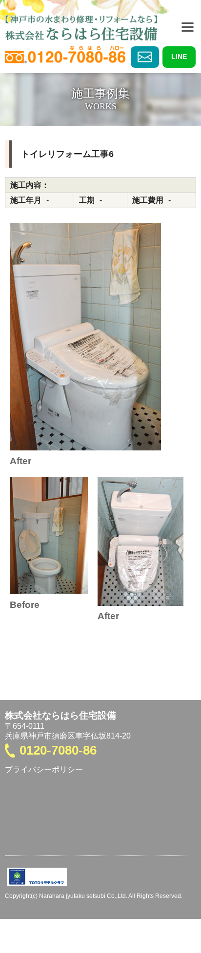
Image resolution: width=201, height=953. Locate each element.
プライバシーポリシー (44, 769)
